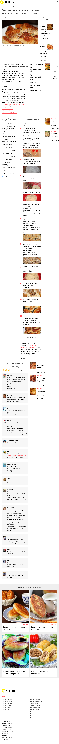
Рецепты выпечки (7, 699)
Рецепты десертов (7, 703)
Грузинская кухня (7, 737)
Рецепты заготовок (7, 705)
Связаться (4, 696)
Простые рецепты (35, 709)
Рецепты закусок (6, 707)
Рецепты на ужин (35, 699)
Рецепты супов (6, 717)
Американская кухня (7, 729)
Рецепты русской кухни (9, 112)
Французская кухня (7, 731)
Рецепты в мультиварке (37, 717)
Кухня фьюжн (5, 733)
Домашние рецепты (35, 705)
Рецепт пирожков (8, 110)
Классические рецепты (36, 713)
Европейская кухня (7, 723)
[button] (57, 2)
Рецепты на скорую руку (37, 715)
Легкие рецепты (34, 703)
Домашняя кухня (6, 725)
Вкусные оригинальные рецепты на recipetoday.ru (9, 691)
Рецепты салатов (6, 713)
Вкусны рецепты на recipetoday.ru (7, 2)
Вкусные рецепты (35, 711)
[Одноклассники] (4, 176)
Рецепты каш (5, 709)
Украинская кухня (7, 735)
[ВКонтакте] (2, 176)
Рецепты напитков (7, 711)
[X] (6, 176)
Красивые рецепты (35, 707)
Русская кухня (6, 721)
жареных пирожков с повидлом (16, 455)
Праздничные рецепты (36, 701)
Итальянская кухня (7, 727)
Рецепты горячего (7, 701)
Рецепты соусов (6, 715)
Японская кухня (6, 739)
